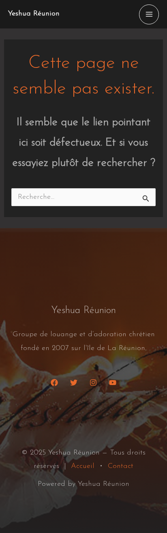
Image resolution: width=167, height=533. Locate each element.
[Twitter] (73, 382)
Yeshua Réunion (34, 13)
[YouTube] (112, 382)
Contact (120, 466)
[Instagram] (93, 382)
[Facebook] (54, 382)
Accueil (82, 466)
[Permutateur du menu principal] (149, 14)
